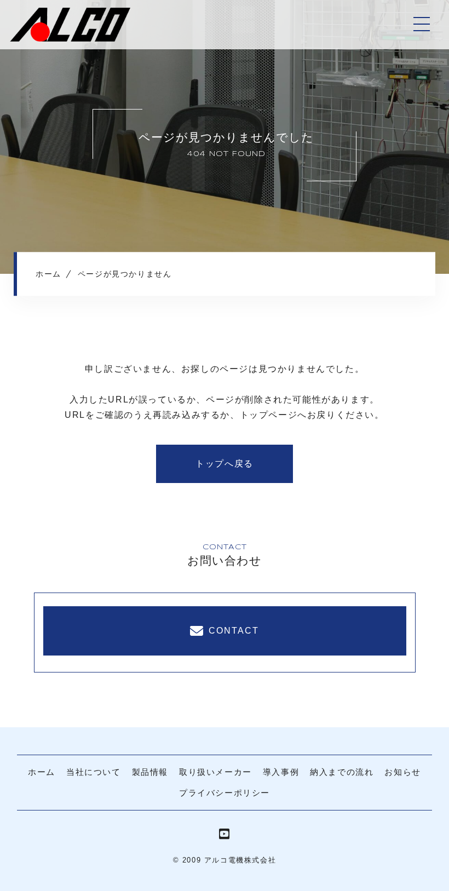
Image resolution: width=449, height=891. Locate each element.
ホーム (41, 772)
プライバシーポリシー (224, 792)
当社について (93, 772)
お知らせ (402, 772)
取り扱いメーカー (215, 772)
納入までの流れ (341, 772)
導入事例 (281, 772)
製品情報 (150, 772)
